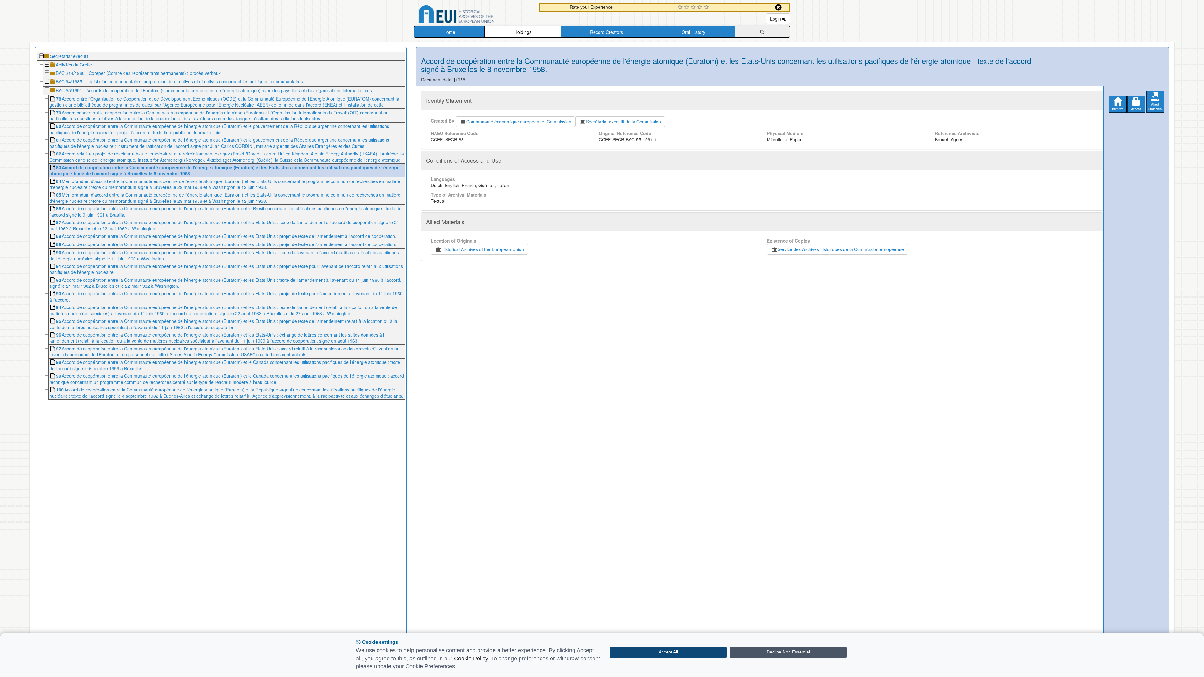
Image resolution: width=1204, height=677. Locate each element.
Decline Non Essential (788, 651)
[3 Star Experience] (694, 7)
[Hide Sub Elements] (41, 56)
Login (776, 19)
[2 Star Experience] (687, 7)
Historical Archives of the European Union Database (474, 15)
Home (449, 32)
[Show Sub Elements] (46, 65)
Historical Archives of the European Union (482, 249)
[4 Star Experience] (700, 7)
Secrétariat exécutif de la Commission (623, 121)
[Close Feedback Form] (778, 7)
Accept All (668, 651)
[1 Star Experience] (681, 7)
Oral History (693, 32)
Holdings (522, 32)
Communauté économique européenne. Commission (518, 121)
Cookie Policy (471, 658)
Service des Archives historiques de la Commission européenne (841, 249)
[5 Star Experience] (707, 7)
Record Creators (606, 32)
